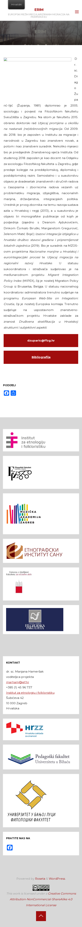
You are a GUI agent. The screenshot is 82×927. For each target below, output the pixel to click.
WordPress (57, 878)
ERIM (38, 9)
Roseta (39, 878)
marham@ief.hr (17, 682)
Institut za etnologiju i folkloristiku (30, 692)
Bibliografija (41, 357)
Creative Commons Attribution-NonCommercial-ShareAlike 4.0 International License (43, 899)
